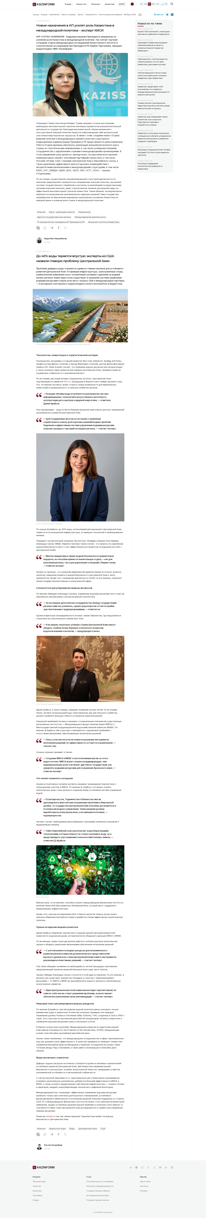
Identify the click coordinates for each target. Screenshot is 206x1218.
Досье (80, 14)
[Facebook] (58, 228)
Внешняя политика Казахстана (103, 222)
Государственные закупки (97, 1200)
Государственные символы (98, 1191)
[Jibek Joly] (159, 14)
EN (153, 4)
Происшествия (39, 1181)
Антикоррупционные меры (97, 1195)
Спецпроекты (91, 14)
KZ (141, 4)
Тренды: (36, 14)
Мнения (41, 212)
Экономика (37, 1195)
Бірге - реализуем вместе (62, 212)
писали (49, 1116)
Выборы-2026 (130, 14)
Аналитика (110, 4)
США (103, 1129)
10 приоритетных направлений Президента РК (61, 222)
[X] (65, 228)
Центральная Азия (87, 1129)
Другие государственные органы (54, 217)
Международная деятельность (90, 217)
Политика (37, 1186)
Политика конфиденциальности (99, 1186)
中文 (157, 4)
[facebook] (148, 1167)
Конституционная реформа (110, 14)
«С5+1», (67, 381)
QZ (145, 4)
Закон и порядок (68, 14)
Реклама (143, 1191)
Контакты (144, 1186)
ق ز (162, 4)
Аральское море (57, 1129)
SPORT (122, 4)
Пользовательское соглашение (99, 1181)
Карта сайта (145, 1181)
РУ (149, 4)
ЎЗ (166, 4)
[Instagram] (38, 228)
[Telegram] (52, 228)
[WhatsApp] (45, 228)
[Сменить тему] (133, 4)
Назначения (54, 14)
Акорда (44, 14)
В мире (36, 1200)
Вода (72, 1129)
